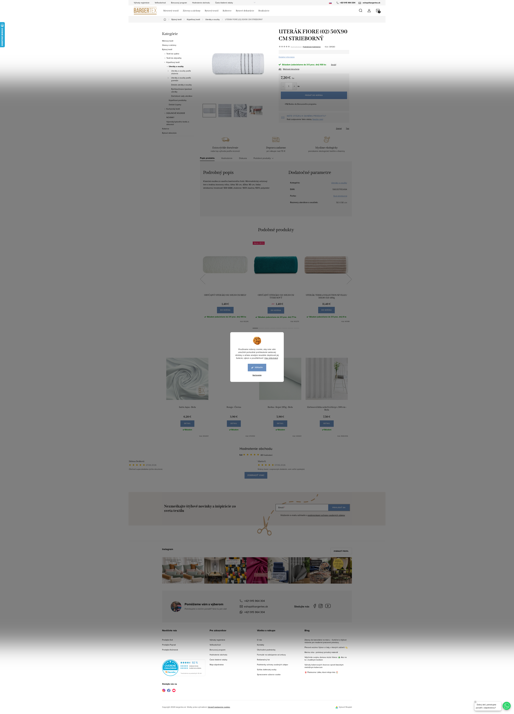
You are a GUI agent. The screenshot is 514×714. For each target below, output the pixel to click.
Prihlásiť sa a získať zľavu (283, 380)
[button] (507, 706)
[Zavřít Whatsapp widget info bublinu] (475, 701)
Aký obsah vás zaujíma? (275, 353)
